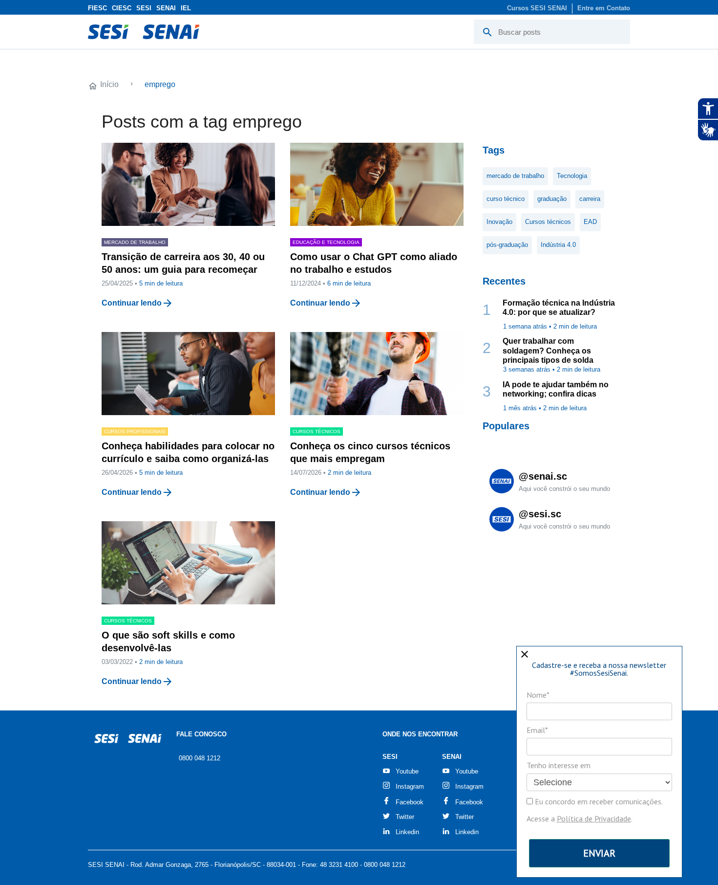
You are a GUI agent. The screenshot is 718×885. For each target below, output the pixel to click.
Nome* (538, 695)
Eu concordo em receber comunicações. (598, 801)
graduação (552, 198)
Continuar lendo (132, 303)
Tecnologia (572, 175)
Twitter (405, 816)
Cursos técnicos (548, 221)
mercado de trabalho (515, 175)
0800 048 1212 (199, 758)
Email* (537, 730)
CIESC (121, 8)
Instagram (410, 786)
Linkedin (407, 832)
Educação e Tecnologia (326, 242)
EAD (590, 221)
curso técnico (505, 198)
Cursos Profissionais (135, 431)
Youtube (407, 771)
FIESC (97, 8)
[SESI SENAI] (143, 31)
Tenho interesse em (559, 765)
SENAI (166, 8)
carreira (589, 198)
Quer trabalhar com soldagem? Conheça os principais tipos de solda (548, 350)
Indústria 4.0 (558, 244)
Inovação (499, 221)
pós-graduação (507, 244)
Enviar (599, 853)
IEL (186, 8)
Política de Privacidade (594, 818)
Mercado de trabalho (135, 242)
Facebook (409, 802)
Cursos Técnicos (316, 431)
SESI (143, 8)
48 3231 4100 (339, 864)
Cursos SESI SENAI (537, 8)
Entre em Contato (603, 8)
